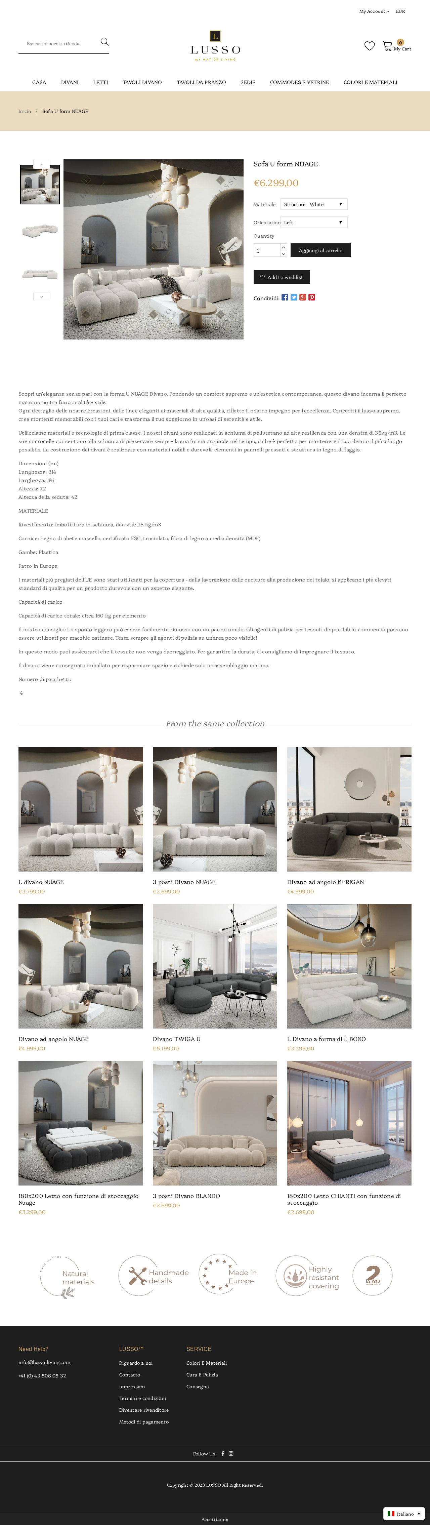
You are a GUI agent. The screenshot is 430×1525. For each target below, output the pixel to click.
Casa (39, 81)
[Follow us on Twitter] (294, 297)
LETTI (100, 81)
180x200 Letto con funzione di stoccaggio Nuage (78, 1199)
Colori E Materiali (206, 1362)
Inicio (24, 111)
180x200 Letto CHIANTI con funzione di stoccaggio (344, 1199)
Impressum (132, 1386)
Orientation (267, 222)
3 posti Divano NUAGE (184, 881)
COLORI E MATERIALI (371, 81)
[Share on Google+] (302, 297)
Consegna (197, 1386)
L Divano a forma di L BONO (326, 1038)
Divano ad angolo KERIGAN (325, 881)
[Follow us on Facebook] (285, 297)
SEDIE (248, 81)
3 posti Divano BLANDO (186, 1195)
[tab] (215, 369)
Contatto (129, 1374)
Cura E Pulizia (202, 1374)
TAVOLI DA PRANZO (201, 81)
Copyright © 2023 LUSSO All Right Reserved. (215, 1484)
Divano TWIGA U (177, 1038)
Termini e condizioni (142, 1398)
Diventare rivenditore (144, 1409)
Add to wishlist (285, 277)
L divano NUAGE (41, 881)
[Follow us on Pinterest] (311, 297)
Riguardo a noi (136, 1362)
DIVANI (70, 81)
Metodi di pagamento (144, 1421)
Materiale (264, 204)
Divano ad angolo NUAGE (53, 1038)
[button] (404, 1514)
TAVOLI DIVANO (142, 81)
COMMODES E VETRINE (299, 81)
